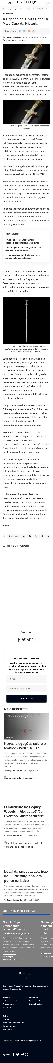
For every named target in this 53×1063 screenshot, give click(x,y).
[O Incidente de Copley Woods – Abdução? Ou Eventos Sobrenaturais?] (26, 789)
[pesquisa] (41, 2)
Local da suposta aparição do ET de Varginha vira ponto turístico (26, 876)
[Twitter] (23, 639)
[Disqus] (26, 582)
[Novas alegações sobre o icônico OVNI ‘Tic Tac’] (26, 726)
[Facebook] (19, 639)
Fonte (6, 525)
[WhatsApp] (33, 639)
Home (5, 9)
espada (18, 143)
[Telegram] (28, 639)
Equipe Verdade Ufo (13, 37)
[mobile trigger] (5, 3)
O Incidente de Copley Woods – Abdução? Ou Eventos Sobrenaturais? (24, 811)
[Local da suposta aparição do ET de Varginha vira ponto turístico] (26, 854)
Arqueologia (12, 9)
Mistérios (9, 737)
